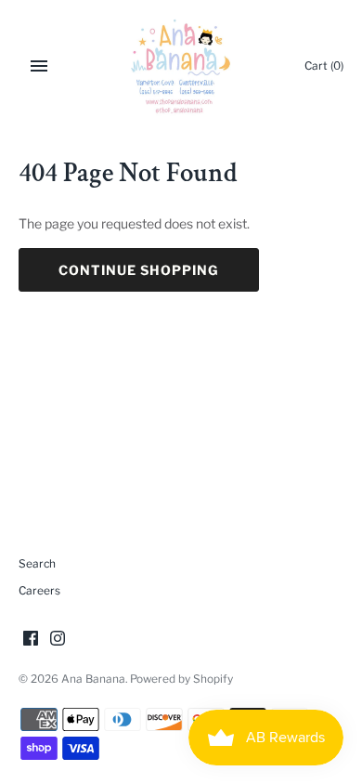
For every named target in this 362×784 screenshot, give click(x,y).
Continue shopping (138, 270)
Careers (39, 590)
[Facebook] (30, 639)
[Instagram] (57, 639)
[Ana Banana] (181, 66)
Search (37, 563)
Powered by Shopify (181, 679)
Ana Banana (93, 679)
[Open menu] (39, 66)
